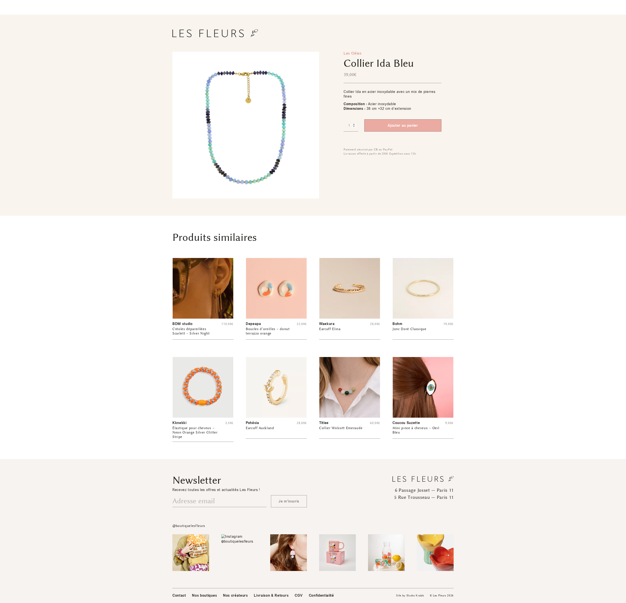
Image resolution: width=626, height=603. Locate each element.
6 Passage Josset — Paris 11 (424, 490)
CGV (299, 595)
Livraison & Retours (271, 595)
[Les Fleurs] (215, 33)
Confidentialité (321, 595)
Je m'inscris (289, 501)
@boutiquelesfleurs (188, 526)
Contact (179, 595)
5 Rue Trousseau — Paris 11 (424, 497)
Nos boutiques (204, 595)
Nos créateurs (235, 595)
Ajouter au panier (403, 125)
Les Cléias (353, 53)
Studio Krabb (415, 595)
